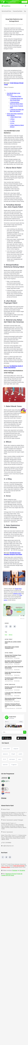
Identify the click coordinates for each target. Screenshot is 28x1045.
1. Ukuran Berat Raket (15, 96)
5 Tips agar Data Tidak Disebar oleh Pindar (13, 699)
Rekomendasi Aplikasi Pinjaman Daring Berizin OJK (13, 705)
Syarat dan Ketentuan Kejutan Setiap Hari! (13, 679)
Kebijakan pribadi (8, 873)
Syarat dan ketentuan (19, 872)
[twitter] (14, 634)
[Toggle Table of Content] (5, 90)
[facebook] (6, 634)
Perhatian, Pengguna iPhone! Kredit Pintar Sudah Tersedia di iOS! (13, 712)
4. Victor (12, 123)
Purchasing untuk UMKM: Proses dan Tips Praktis (13, 685)
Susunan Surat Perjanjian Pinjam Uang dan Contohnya (13, 662)
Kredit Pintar (18, 593)
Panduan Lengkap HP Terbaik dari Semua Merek (14, 694)
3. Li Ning (12, 121)
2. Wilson (12, 119)
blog (13, 601)
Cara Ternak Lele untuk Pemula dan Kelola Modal (13, 673)
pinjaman (8, 600)
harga (6, 641)
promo (15, 605)
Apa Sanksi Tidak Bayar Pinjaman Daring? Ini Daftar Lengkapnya (14, 668)
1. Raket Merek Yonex (15, 117)
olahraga (10, 641)
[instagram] (10, 634)
